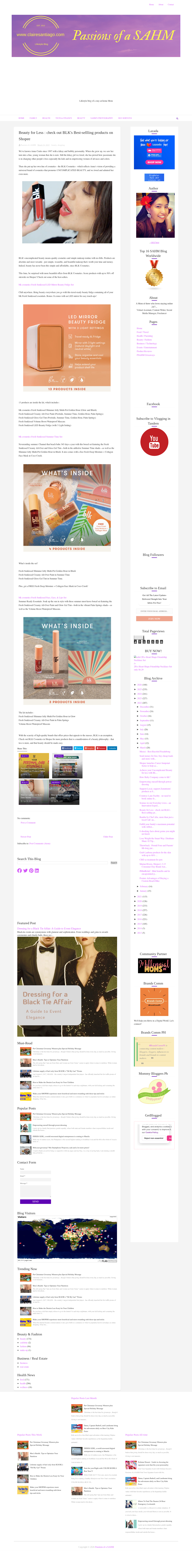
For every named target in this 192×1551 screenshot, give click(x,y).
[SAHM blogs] (154, 274)
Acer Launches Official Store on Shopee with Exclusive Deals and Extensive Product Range (67, 768)
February (144, 886)
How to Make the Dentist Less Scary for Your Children (53, 1082)
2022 (139, 702)
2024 (139, 693)
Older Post (108, 837)
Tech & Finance (64, 118)
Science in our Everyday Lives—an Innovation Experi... (155, 804)
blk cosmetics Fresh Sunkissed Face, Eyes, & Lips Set (42, 597)
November (145, 711)
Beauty (81, 118)
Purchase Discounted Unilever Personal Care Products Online (33, 769)
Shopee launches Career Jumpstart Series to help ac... (155, 764)
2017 (139, 914)
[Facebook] (19, 870)
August (143, 724)
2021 (139, 896)
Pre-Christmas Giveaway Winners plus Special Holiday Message (57, 1049)
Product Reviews (144, 351)
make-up (24, 1350)
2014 (139, 928)
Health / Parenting (145, 335)
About (160, 4)
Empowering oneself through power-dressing (50, 1125)
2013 (139, 932)
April (142, 743)
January (143, 890)
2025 (139, 689)
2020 (139, 901)
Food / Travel (143, 331)
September (145, 720)
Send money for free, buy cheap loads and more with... (156, 757)
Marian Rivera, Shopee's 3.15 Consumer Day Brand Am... (153, 865)
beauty (54, 145)
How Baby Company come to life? (155, 777)
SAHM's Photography (102, 118)
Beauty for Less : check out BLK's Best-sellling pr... (155, 811)
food (22, 1379)
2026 (139, 684)
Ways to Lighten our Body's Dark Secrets (32, 796)
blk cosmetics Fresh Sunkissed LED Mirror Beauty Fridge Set (46, 284)
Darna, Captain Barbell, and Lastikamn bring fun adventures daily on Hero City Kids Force (101, 1428)
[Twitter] (25, 870)
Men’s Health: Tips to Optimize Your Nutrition (50, 1060)
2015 (139, 923)
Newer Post (26, 837)
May (142, 738)
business (24, 1362)
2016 (139, 919)
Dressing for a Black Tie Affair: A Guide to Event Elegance (49, 928)
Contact (171, 4)
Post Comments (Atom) (39, 843)
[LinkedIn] (37, 870)
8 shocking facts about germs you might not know (157, 832)
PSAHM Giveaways (146, 354)
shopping (61, 145)
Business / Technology (147, 343)
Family (33, 118)
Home (151, 4)
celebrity (24, 1342)
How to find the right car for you (62, 796)
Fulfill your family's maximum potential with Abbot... (157, 825)
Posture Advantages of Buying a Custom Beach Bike (154, 879)
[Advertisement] (96, 78)
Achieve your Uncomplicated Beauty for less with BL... (156, 771)
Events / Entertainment (147, 347)
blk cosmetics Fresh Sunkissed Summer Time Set (40, 436)
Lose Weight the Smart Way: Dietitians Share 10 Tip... (157, 839)
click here (155, 242)
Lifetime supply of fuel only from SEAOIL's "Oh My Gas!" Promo (57, 1071)
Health (46, 118)
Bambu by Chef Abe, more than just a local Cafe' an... (156, 818)
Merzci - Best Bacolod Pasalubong (155, 751)
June (142, 733)
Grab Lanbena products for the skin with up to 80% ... (155, 854)
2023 (139, 698)
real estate (24, 1366)
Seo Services (125, 118)
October (144, 715)
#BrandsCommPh (157, 1045)
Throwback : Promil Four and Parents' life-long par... (156, 846)
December (145, 706)
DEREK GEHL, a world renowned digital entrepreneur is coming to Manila (61, 1136)
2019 (139, 905)
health (22, 1383)
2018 (139, 910)
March (143, 747)
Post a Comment (28, 822)
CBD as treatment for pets (151, 859)
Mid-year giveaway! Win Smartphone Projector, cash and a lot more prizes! (61, 1148)
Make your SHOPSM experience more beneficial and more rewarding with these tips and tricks (68, 1094)
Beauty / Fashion (144, 339)
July (142, 729)
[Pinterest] (31, 870)
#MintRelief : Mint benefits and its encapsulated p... (155, 872)
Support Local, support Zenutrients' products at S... (155, 790)
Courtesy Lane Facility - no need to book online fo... (155, 797)
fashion (23, 1346)
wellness (24, 1387)
